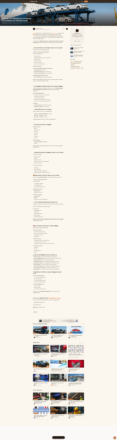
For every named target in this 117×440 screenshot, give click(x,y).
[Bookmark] (60, 437)
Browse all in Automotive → (80, 390)
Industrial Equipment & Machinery (75, 63)
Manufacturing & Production (78, 61)
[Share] (63, 437)
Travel (82, 68)
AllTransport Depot (39, 28)
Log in (82, 1)
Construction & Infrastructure (75, 66)
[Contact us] (115, 438)
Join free (86, 1)
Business (78, 68)
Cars (71, 61)
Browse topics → (81, 342)
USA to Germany (55, 33)
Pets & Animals (73, 68)
